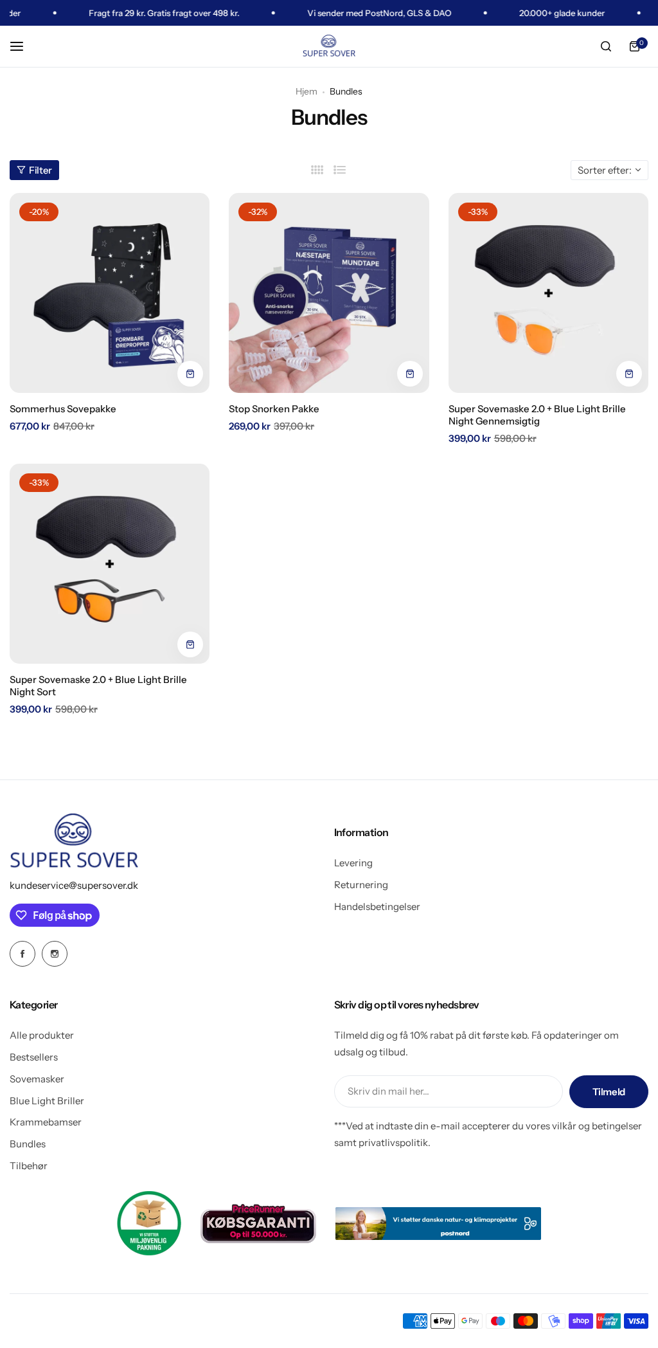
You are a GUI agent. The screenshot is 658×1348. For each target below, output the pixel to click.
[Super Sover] (329, 47)
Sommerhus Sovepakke (63, 409)
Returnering (361, 885)
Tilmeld (608, 1092)
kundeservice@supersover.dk (74, 885)
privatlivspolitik (393, 1142)
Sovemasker (37, 1079)
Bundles (28, 1144)
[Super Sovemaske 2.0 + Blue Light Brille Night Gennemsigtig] (548, 293)
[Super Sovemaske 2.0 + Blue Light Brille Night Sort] (109, 564)
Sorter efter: (605, 170)
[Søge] (606, 46)
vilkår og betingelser (597, 1126)
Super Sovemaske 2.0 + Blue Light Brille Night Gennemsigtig (537, 415)
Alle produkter (42, 1035)
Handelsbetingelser (377, 906)
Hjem (306, 91)
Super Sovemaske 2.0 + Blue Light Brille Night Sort (98, 685)
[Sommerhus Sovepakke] (109, 293)
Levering (353, 863)
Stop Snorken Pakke (274, 409)
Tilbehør (29, 1166)
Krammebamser (46, 1122)
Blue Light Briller (47, 1101)
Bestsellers (34, 1057)
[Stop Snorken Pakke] (329, 293)
